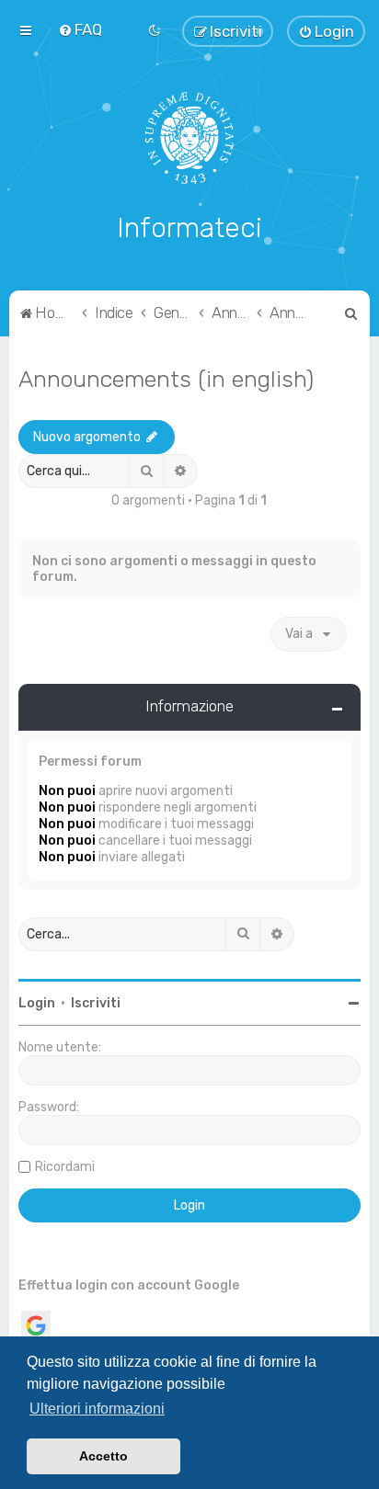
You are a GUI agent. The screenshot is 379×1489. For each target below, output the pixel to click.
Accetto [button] (103, 1456)
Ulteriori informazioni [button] (97, 1408)
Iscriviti (96, 1003)
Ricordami (65, 1167)
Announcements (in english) (166, 378)
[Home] (190, 138)
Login (36, 1003)
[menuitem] (80, 29)
